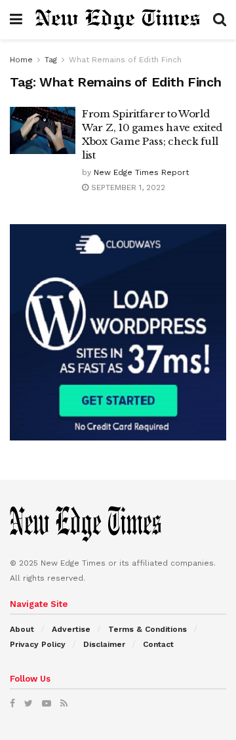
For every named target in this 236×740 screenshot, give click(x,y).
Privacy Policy (38, 644)
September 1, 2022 (126, 187)
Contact (158, 644)
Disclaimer (104, 644)
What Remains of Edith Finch (125, 59)
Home (21, 59)
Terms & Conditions (147, 629)
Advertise (71, 629)
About (22, 629)
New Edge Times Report (141, 172)
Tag (51, 59)
